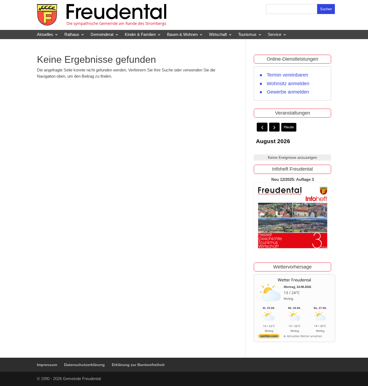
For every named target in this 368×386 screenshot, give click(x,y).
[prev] (262, 127)
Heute (289, 127)
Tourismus (247, 34)
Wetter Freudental (294, 279)
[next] (274, 127)
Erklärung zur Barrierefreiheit (138, 365)
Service (274, 34)
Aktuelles (45, 34)
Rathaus (71, 34)
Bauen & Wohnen (182, 34)
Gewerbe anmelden (288, 92)
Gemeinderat (102, 34)
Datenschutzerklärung (84, 365)
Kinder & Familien (140, 34)
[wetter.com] (269, 337)
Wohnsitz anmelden (288, 83)
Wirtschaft (218, 34)
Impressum (47, 365)
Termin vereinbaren (287, 75)
